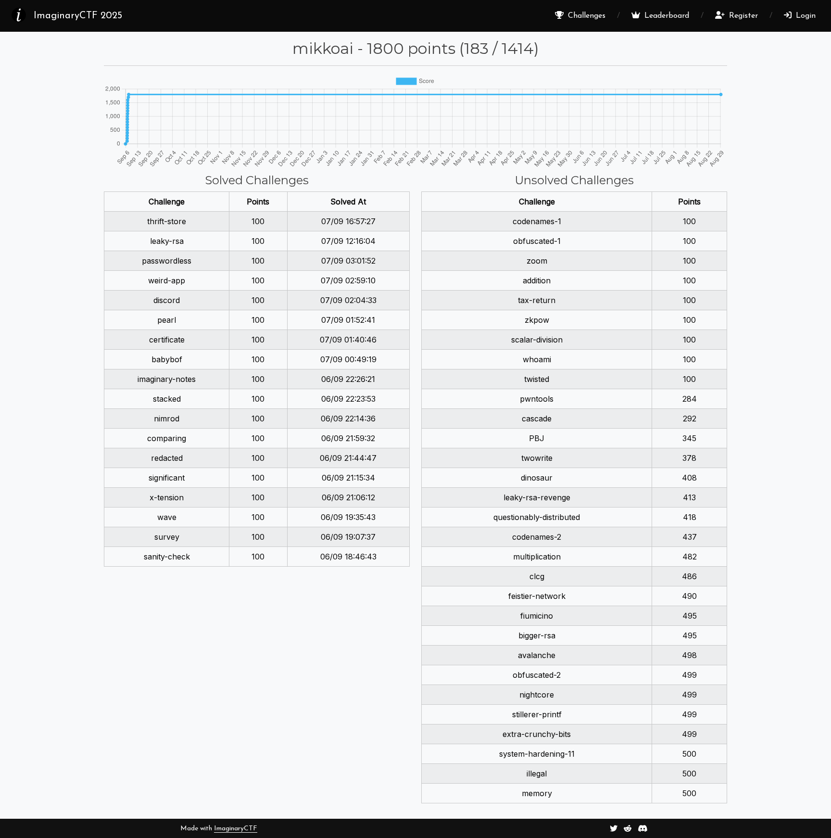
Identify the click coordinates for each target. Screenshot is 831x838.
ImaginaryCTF (235, 828)
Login (804, 16)
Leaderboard (665, 16)
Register (742, 16)
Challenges (585, 16)
